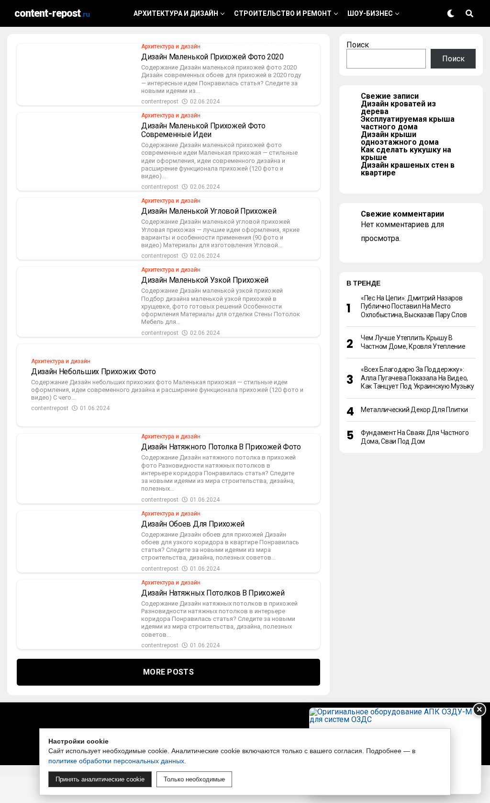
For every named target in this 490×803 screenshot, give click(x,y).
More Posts (168, 672)
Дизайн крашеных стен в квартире (408, 169)
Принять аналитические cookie (100, 779)
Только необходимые (194, 779)
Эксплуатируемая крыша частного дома (408, 123)
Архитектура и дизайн (176, 13)
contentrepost (159, 101)
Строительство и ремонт (283, 13)
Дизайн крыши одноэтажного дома (400, 138)
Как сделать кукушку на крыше (406, 153)
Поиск (357, 44)
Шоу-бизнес (370, 13)
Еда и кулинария (265, 42)
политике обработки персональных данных (116, 761)
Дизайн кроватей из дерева (398, 107)
